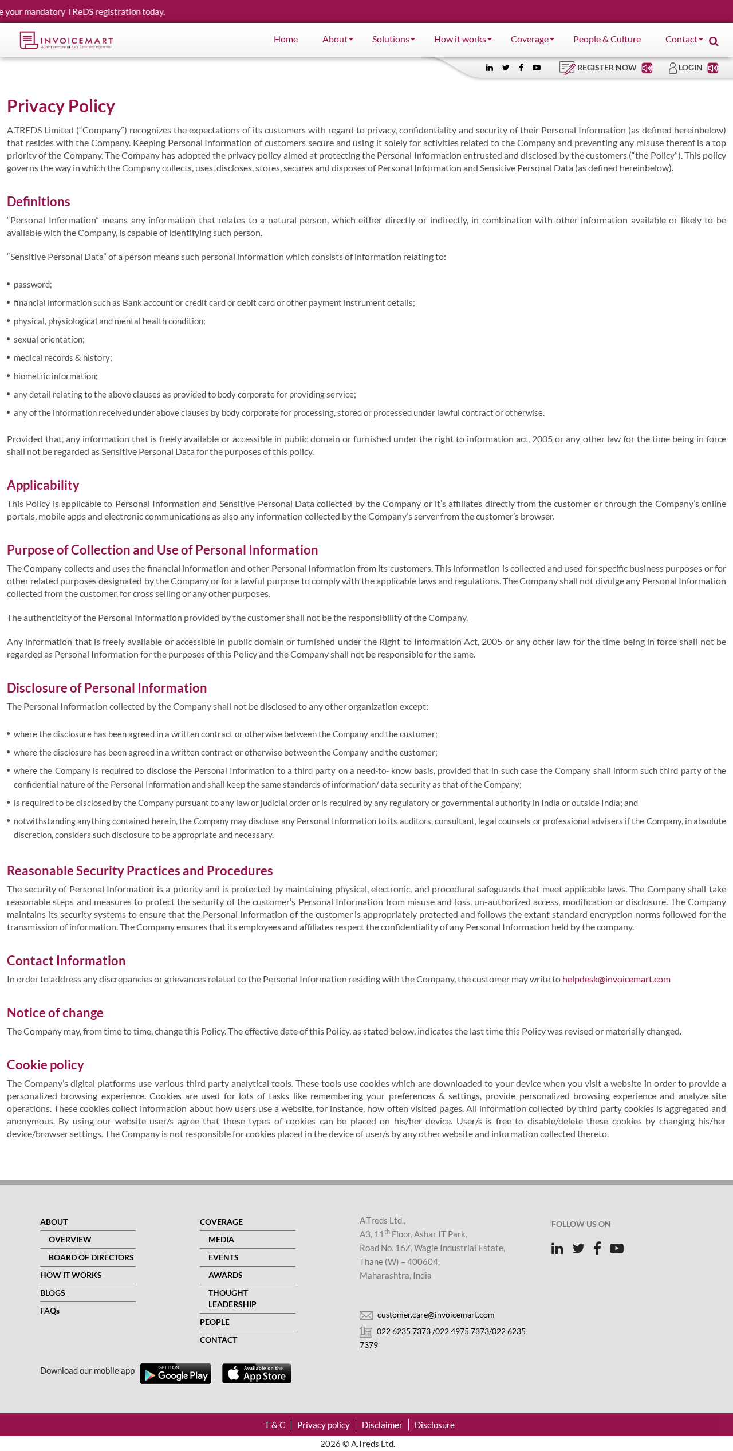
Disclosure (435, 1424)
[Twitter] (506, 67)
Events (223, 1257)
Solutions (390, 38)
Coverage (530, 38)
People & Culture (607, 38)
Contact (681, 38)
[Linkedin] (489, 67)
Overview (70, 1239)
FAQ (50, 1310)
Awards (225, 1275)
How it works (460, 38)
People (215, 1322)
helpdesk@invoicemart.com (616, 978)
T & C (275, 1424)
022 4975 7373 (462, 1331)
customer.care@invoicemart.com (435, 1314)
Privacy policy (323, 1424)
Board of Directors (91, 1257)
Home (286, 38)
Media (221, 1239)
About (335, 38)
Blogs (52, 1292)
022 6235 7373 (403, 1331)
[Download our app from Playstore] (175, 1374)
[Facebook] (521, 67)
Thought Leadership (232, 1298)
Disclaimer (382, 1424)
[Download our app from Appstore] (256, 1374)
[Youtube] (537, 67)
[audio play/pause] (648, 67)
